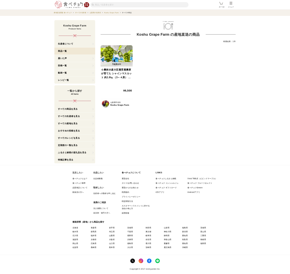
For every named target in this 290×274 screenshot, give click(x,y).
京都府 (93, 239)
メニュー (231, 7)
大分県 (130, 247)
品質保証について (79, 188)
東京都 (148, 232)
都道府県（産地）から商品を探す (88, 222)
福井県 (93, 236)
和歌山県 (167, 239)
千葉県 (130, 232)
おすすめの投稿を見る (69, 130)
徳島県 (130, 243)
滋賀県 (75, 239)
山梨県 (112, 236)
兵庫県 (130, 239)
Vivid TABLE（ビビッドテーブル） (202, 179)
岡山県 (75, 243)
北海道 (75, 228)
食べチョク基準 (79, 183)
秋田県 (148, 228)
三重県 (203, 236)
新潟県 (185, 232)
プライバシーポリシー (131, 197)
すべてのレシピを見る (69, 138)
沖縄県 (185, 247)
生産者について (65, 43)
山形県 (166, 228)
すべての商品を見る (68, 109)
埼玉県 (112, 232)
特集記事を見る (65, 159)
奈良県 (148, 239)
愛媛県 (166, 243)
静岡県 (166, 236)
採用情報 (125, 213)
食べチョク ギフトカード (166, 188)
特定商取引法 (127, 201)
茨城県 (203, 228)
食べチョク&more (195, 188)
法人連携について (100, 208)
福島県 (185, 228)
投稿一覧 (62, 65)
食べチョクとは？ (79, 179)
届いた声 (62, 58)
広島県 (93, 243)
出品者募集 (98, 179)
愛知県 (185, 236)
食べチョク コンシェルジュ (167, 183)
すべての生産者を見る (69, 116)
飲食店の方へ (78, 192)
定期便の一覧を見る (68, 145)
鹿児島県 (167, 247)
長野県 (130, 236)
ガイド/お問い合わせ (130, 183)
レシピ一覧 (63, 80)
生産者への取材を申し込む (104, 193)
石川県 (75, 236)
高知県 (185, 243)
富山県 (203, 232)
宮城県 (130, 228)
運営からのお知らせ (130, 188)
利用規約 (125, 192)
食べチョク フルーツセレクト (199, 183)
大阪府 (112, 239)
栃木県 (75, 232)
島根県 (203, 239)
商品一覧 (62, 51)
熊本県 (112, 247)
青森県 (93, 228)
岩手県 (112, 228)
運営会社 (125, 179)
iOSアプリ (160, 192)
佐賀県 (75, 247)
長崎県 (93, 247)
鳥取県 (185, 239)
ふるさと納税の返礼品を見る (72, 152)
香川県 (148, 243)
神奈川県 (167, 232)
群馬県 (93, 232)
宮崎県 (148, 247)
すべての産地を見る (68, 123)
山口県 (112, 243)
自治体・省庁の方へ (101, 213)
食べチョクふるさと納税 (166, 179)
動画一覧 (62, 73)
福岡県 (203, 243)
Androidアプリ (193, 192)
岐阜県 (148, 236)
